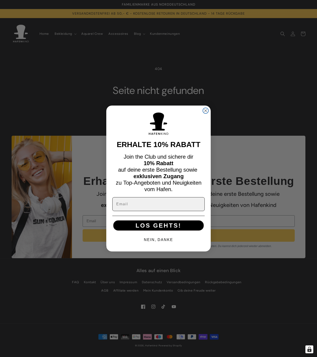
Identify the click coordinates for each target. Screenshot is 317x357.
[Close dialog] (205, 110)
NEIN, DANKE (158, 240)
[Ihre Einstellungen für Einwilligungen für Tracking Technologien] (309, 349)
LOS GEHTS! (158, 225)
